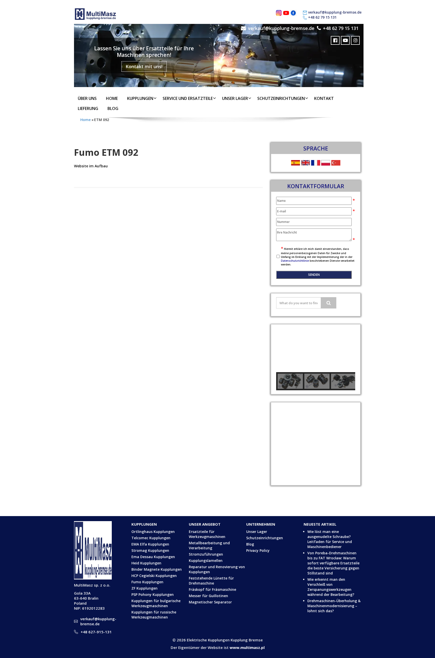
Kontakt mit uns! (144, 66)
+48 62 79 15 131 (322, 17)
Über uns (87, 98)
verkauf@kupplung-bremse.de (334, 12)
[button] (284, 348)
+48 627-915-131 (96, 631)
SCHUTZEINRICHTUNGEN (281, 98)
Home (112, 98)
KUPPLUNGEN (140, 98)
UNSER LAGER (235, 98)
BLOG (112, 108)
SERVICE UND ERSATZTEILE (188, 98)
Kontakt (324, 98)
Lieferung (88, 108)
